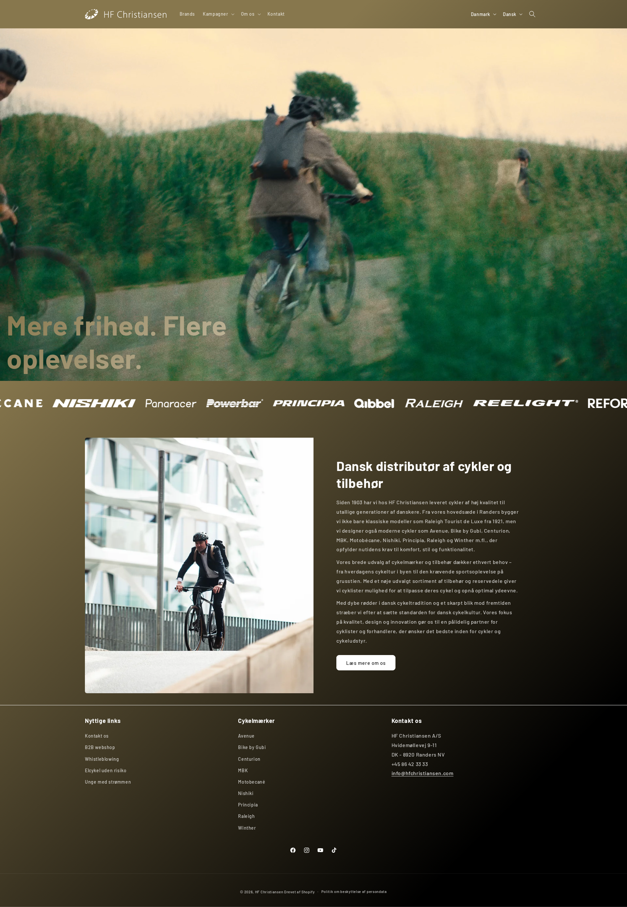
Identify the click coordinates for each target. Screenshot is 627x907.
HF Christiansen (269, 892)
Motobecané (251, 782)
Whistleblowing (102, 759)
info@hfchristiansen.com (423, 773)
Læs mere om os (366, 663)
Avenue (246, 736)
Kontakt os (97, 736)
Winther (247, 828)
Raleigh (246, 816)
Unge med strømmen (108, 782)
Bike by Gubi (252, 747)
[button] (218, 14)
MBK (243, 770)
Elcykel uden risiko (105, 770)
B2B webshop (100, 747)
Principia (248, 805)
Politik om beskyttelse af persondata (354, 891)
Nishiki (245, 793)
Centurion (249, 759)
